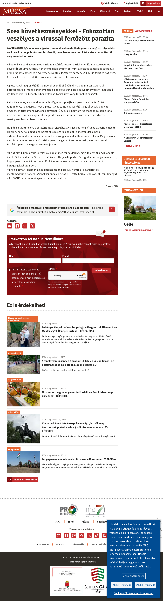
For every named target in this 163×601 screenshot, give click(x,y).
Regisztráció (132, 3)
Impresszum (43, 544)
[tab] (127, 31)
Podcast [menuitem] (128, 11)
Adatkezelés (78, 544)
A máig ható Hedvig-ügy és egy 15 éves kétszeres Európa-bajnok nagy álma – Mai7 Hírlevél (139, 171)
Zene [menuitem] (92, 11)
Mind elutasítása (121, 585)
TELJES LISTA (132, 146)
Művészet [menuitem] (105, 11)
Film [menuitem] (117, 11)
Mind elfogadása (145, 585)
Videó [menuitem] (140, 11)
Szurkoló (102, 521)
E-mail (65, 256)
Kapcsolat (60, 544)
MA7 (58, 521)
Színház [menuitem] (81, 11)
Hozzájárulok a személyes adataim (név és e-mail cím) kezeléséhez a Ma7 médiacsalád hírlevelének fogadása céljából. (28, 278)
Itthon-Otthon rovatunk (137, 230)
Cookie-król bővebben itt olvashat (133, 593)
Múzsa (86, 521)
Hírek (71, 521)
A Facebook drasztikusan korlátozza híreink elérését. (37, 244)
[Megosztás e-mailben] (9, 225)
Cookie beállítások (99, 544)
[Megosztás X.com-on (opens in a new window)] (32, 225)
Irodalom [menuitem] (67, 11)
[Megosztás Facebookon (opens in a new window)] (17, 225)
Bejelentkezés (111, 3)
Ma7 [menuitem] (150, 11)
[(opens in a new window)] (58, 535)
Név (11, 256)
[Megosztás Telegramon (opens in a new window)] (24, 225)
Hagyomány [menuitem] (52, 11)
